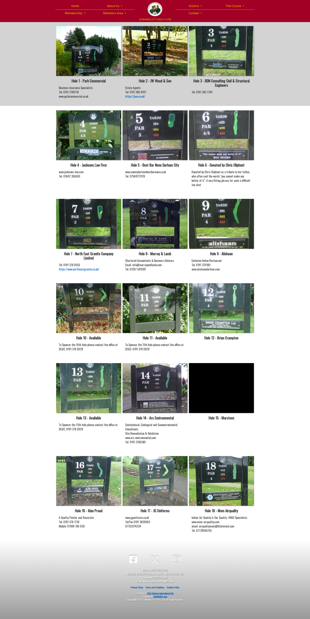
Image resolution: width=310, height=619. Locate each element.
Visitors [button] (194, 6)
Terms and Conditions (154, 587)
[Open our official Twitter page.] (155, 558)
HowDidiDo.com (160, 596)
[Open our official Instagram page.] (177, 558)
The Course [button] (234, 6)
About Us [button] (113, 6)
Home (75, 6)
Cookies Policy (173, 587)
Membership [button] (74, 13)
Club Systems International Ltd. (160, 593)
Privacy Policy (137, 587)
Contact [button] (194, 13)
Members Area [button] (113, 13)
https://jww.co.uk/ (135, 96)
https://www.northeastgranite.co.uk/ (79, 269)
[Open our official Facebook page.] (133, 558)
